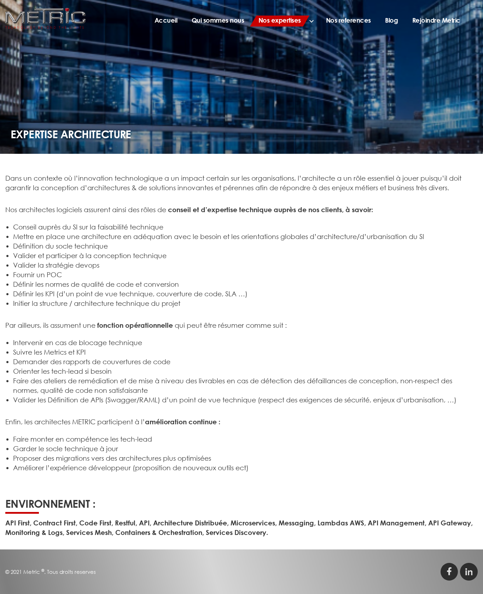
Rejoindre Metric (436, 20)
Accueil (166, 20)
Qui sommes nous (218, 20)
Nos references (348, 20)
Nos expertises (279, 20)
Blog (391, 20)
